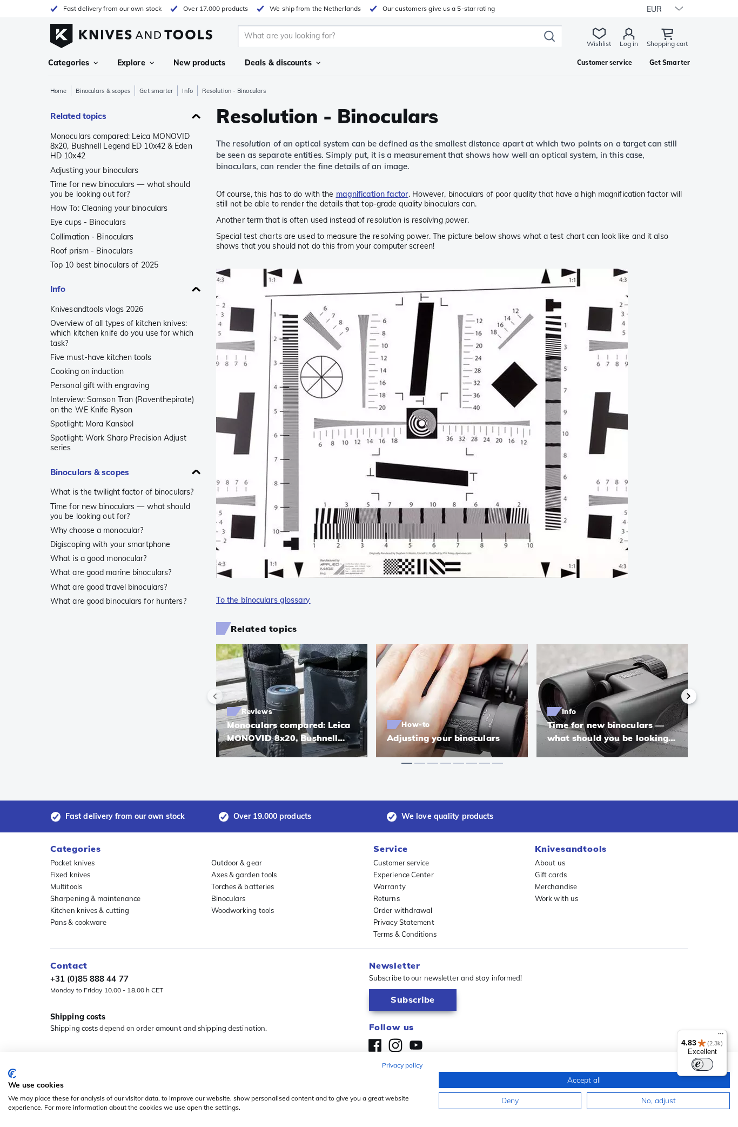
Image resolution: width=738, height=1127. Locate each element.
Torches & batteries (242, 886)
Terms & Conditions (405, 934)
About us (550, 862)
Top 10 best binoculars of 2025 (104, 265)
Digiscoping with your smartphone (110, 544)
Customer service (401, 862)
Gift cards (551, 874)
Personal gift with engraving (99, 385)
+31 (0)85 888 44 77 (89, 978)
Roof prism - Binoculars (91, 251)
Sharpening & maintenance (95, 898)
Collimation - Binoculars (91, 237)
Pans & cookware (78, 922)
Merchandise (556, 886)
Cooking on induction (87, 371)
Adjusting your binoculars (94, 170)
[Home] (131, 33)
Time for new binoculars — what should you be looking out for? (120, 189)
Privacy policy (402, 1065)
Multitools (66, 886)
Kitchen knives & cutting (89, 910)
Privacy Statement (403, 922)
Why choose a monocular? (96, 530)
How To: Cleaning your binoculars (108, 208)
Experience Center (403, 874)
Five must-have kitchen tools (100, 357)
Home (58, 91)
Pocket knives (72, 862)
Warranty (389, 886)
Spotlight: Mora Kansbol (91, 424)
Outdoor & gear (236, 862)
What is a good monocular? (98, 558)
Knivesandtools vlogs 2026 (97, 309)
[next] (670, 696)
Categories (68, 63)
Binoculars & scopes (103, 91)
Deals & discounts (278, 63)
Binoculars (228, 898)
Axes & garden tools (244, 874)
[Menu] (720, 1036)
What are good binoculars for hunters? (118, 601)
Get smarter (156, 91)
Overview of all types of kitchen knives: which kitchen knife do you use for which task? (121, 333)
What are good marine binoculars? (110, 572)
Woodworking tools (242, 910)
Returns (386, 898)
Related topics (78, 116)
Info (187, 91)
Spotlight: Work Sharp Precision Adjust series (118, 442)
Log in (629, 43)
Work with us (556, 898)
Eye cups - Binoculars (88, 222)
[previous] (233, 696)
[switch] (702, 1064)
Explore (131, 63)
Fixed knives (70, 874)
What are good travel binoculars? (108, 587)
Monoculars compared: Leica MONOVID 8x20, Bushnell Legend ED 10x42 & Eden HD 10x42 (121, 146)
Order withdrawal (403, 910)
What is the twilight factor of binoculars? (121, 492)
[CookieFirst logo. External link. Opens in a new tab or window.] (12, 1073)
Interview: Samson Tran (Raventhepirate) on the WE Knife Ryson (122, 404)
